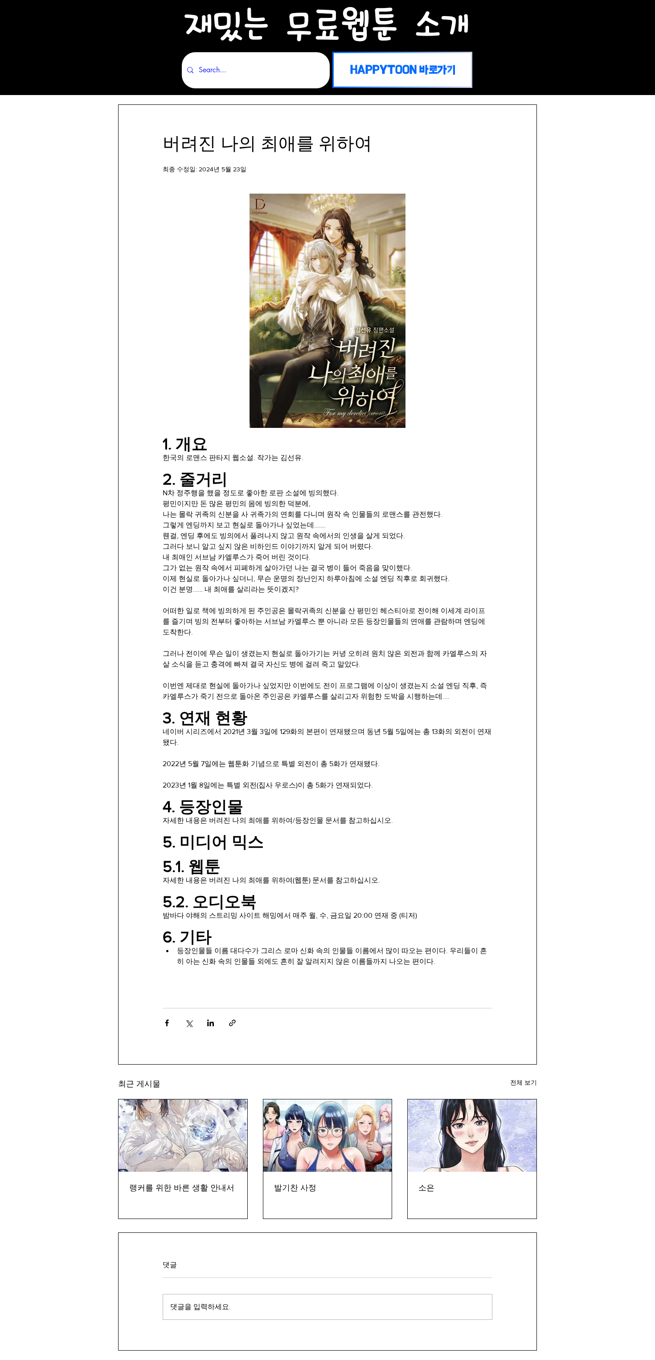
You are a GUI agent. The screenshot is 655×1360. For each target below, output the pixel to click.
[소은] (472, 1135)
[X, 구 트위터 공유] (188, 1023)
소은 (426, 1188)
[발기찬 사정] (327, 1135)
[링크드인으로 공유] (210, 1023)
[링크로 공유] (232, 1023)
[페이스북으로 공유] (167, 1023)
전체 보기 (523, 1082)
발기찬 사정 (295, 1188)
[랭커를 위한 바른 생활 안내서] (183, 1135)
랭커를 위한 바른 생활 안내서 (181, 1188)
